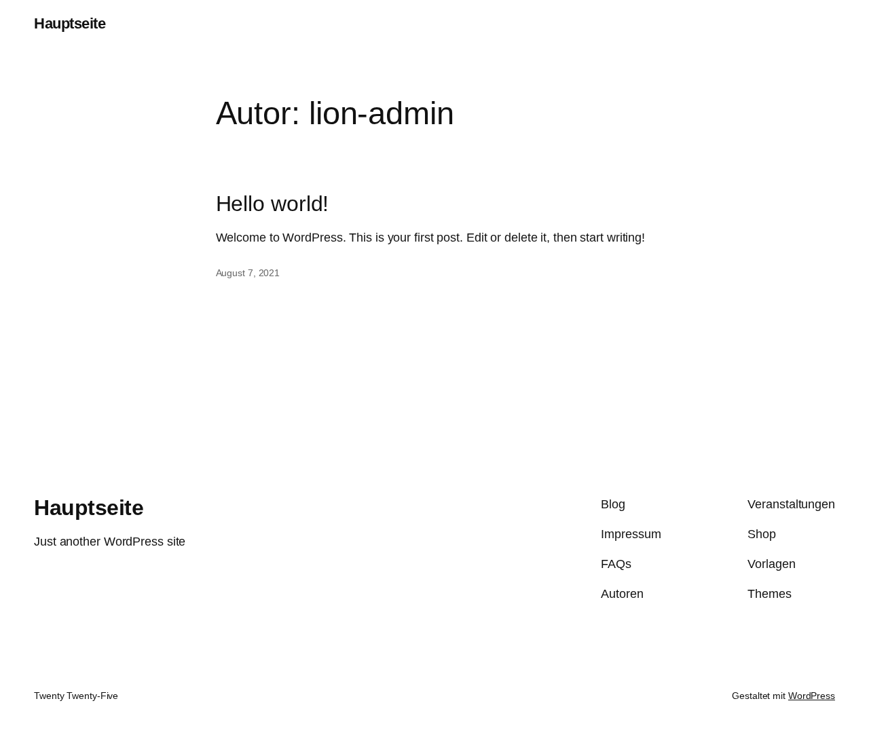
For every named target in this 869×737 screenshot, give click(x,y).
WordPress (811, 695)
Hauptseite (69, 23)
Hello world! (272, 204)
